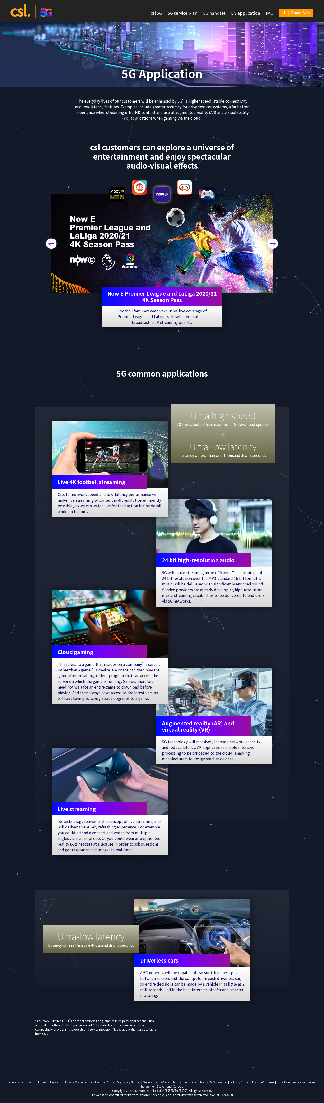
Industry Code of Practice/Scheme (252, 1082)
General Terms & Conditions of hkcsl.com (36, 1082)
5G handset (214, 13)
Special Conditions (194, 1082)
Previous (51, 243)
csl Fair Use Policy (103, 1082)
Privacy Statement (77, 1082)
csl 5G (156, 13)
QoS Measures (218, 1082)
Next (272, 243)
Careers (178, 1086)
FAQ (269, 13)
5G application (245, 13)
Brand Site (300, 12)
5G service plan (182, 13)
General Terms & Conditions (161, 1082)
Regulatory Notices (128, 1082)
